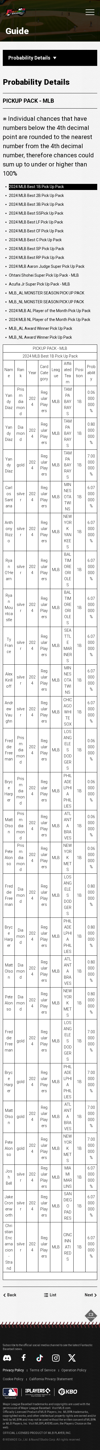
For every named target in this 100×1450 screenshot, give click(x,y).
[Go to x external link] (72, 1358)
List (53, 1295)
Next (89, 1295)
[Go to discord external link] (7, 1358)
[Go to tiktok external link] (40, 1358)
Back (11, 1295)
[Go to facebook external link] (24, 1358)
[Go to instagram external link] (56, 1358)
